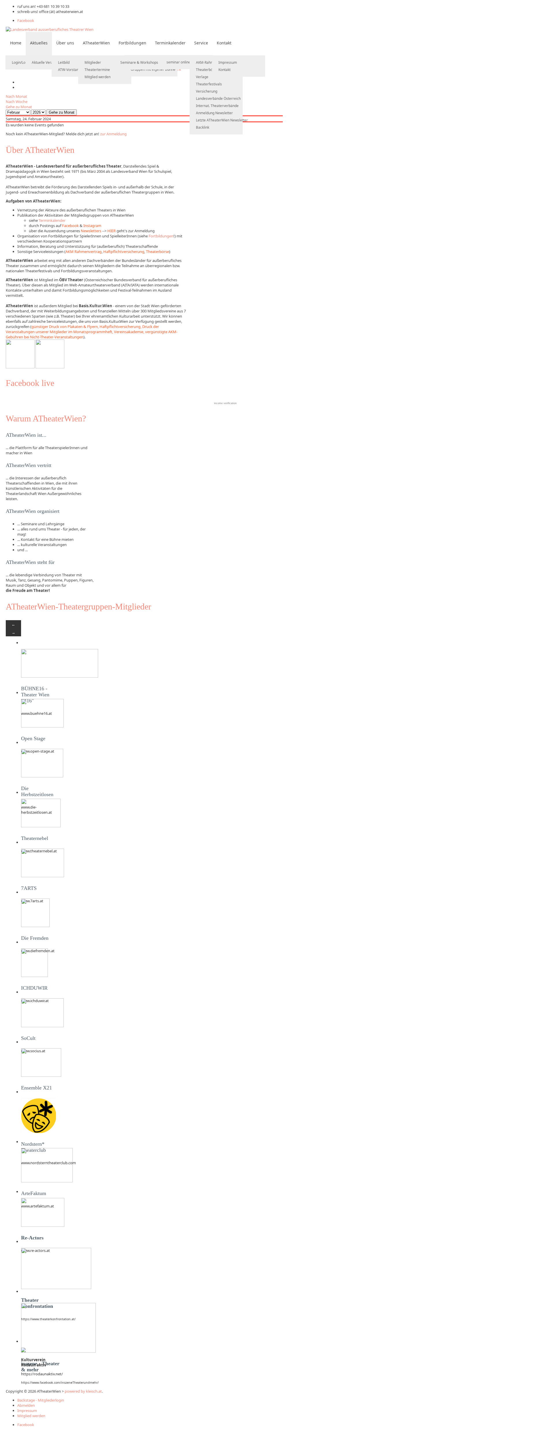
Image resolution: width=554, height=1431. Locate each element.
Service (201, 43)
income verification (225, 403)
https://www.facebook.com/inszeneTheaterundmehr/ (60, 1383)
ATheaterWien (96, 43)
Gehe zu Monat (19, 106)
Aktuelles (39, 43)
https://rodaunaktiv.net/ (42, 1373)
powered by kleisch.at (83, 1391)
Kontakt (224, 43)
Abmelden (26, 1405)
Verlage (202, 76)
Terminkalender (170, 43)
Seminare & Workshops (139, 62)
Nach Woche (16, 101)
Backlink (202, 127)
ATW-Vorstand (69, 69)
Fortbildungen (132, 43)
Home (15, 43)
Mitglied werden (98, 76)
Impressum (227, 62)
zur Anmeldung (113, 133)
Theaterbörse (207, 69)
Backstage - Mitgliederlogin (40, 1400)
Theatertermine (97, 69)
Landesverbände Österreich (218, 98)
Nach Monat (16, 96)
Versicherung (206, 91)
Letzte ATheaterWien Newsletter (222, 120)
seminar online (178, 62)
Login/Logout (22, 62)
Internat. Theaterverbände (217, 105)
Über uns (65, 43)
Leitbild (64, 62)
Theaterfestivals (209, 84)
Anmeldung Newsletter (214, 112)
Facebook (25, 20)
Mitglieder (93, 62)
